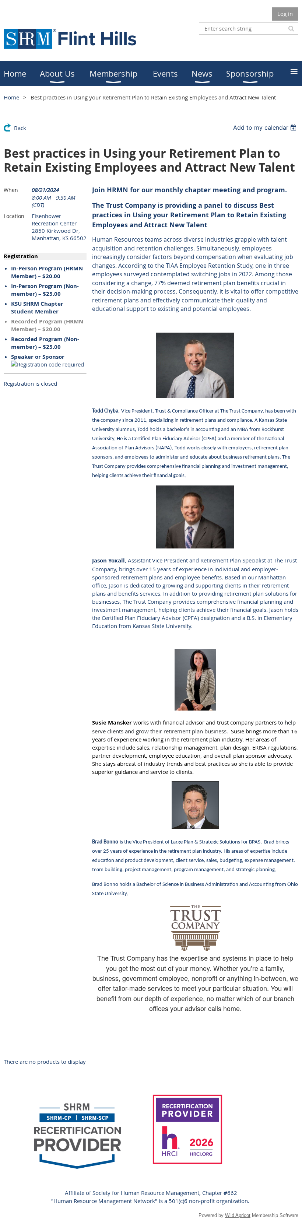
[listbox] (265, 127)
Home (11, 97)
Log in (285, 13)
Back (20, 127)
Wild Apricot (237, 1215)
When (11, 189)
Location (14, 216)
